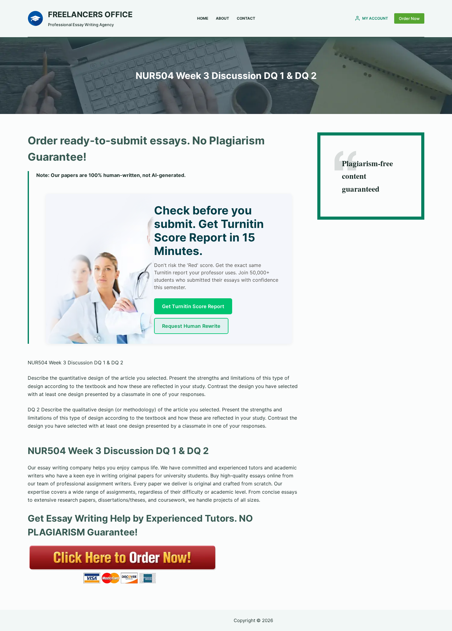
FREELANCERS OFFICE (90, 14)
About (222, 18)
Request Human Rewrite (191, 326)
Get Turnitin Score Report (193, 306)
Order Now (409, 18)
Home (202, 18)
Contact (246, 18)
